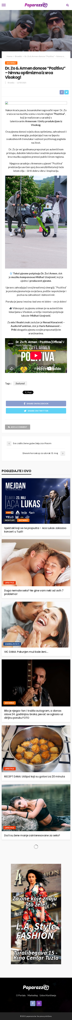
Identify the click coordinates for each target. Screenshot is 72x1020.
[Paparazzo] (36, 987)
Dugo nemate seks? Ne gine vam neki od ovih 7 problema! (33, 592)
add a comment (19, 427)
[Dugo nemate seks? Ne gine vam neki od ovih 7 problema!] (36, 562)
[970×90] (36, 103)
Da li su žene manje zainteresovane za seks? (32, 835)
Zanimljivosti (12, 644)
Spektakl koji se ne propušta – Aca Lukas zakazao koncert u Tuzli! (35, 529)
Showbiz (11, 63)
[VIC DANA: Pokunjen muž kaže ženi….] (36, 624)
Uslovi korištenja (48, 995)
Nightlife (10, 520)
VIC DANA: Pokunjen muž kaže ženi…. (26, 652)
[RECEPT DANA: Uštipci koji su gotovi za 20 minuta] (36, 748)
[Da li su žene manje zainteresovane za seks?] (36, 807)
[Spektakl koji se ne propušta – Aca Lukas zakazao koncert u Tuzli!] (36, 501)
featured (20, 383)
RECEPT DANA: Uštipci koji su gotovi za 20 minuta (34, 776)
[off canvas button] (4, 5)
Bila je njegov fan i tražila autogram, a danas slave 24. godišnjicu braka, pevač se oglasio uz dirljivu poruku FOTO (33, 714)
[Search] (67, 5)
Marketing (33, 995)
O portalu (21, 995)
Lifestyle (9, 583)
